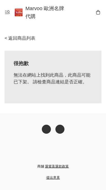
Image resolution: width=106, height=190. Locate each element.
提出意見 (53, 178)
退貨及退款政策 (57, 166)
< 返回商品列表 (20, 38)
